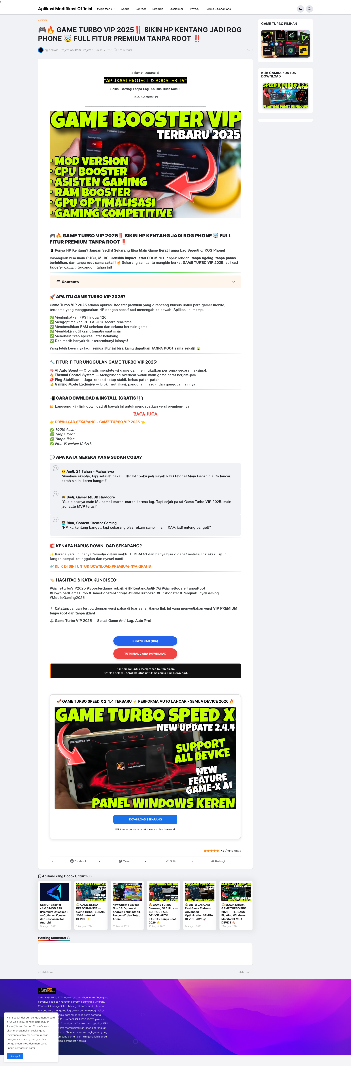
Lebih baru (46, 972)
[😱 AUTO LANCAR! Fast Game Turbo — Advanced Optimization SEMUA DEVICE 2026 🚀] (199, 892)
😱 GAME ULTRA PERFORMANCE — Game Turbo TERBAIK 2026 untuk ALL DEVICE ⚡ (90, 912)
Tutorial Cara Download (145, 653)
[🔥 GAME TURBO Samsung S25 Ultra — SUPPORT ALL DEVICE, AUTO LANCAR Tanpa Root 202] (163, 892)
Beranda (42, 20)
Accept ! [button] (15, 1056)
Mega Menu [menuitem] (104, 9)
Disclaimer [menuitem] (176, 9)
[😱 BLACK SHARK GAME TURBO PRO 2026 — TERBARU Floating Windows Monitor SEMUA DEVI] (236, 892)
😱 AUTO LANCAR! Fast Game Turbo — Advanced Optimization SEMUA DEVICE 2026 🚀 (199, 912)
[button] (300, 9)
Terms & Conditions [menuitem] (218, 9)
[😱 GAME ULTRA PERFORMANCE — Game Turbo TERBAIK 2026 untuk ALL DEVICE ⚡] (90, 892)
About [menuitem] (125, 9)
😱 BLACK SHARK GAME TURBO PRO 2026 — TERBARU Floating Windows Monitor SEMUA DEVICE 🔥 (233, 913)
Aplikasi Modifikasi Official (65, 8)
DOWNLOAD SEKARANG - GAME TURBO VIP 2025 (97, 421)
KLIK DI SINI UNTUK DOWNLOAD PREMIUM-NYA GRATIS (103, 566)
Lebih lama (243, 972)
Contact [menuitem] (140, 9)
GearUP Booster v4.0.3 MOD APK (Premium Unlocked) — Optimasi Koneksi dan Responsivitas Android (54, 913)
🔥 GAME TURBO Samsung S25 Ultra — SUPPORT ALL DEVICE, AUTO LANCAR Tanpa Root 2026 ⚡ (163, 913)
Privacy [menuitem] (194, 9)
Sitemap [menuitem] (157, 9)
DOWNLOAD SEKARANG (145, 819)
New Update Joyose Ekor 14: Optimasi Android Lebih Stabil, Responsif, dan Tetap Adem (127, 912)
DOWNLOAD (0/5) (145, 641)
